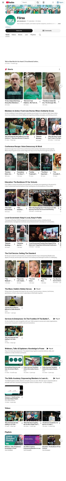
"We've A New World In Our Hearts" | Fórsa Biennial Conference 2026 (22, 61)
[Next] (60, 85)
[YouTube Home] (10, 2)
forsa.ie (8, 27)
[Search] (37, 2)
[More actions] (59, 69)
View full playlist (9, 450)
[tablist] (33, 35)
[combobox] (29, 2)
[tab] (7, 35)
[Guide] (3, 2)
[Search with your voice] (43, 2)
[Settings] (53, 2)
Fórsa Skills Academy (10, 400)
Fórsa (6, 311)
